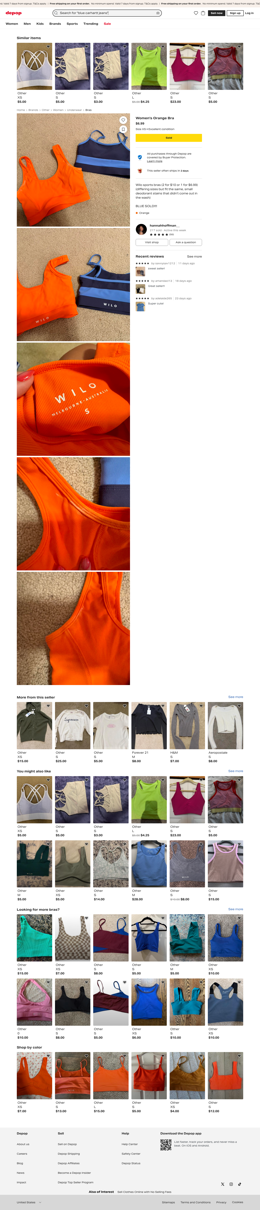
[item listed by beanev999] (149, 1002)
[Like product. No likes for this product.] (123, 120)
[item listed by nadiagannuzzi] (34, 1002)
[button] (176, 234)
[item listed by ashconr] (187, 1002)
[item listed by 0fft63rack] (111, 1075)
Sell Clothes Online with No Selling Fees (144, 1192)
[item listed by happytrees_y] (72, 864)
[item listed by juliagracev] (34, 864)
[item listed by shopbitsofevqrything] (225, 1075)
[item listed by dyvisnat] (34, 937)
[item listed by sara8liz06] (111, 1002)
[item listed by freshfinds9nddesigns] (225, 864)
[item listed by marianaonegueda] (72, 1075)
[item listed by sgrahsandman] (34, 799)
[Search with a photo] (158, 13)
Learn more (154, 161)
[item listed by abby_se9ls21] (72, 1002)
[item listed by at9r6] (111, 799)
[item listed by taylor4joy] (187, 1075)
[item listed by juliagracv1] (187, 937)
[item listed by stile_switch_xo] (72, 937)
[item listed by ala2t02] (225, 799)
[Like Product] (48, 46)
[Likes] (196, 13)
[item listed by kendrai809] (111, 864)
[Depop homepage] (14, 13)
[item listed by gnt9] (111, 937)
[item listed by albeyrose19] (225, 937)
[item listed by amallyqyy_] (34, 1075)
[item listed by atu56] (72, 799)
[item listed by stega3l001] (187, 799)
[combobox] (107, 13)
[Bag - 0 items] (203, 13)
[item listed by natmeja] (149, 937)
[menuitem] (12, 24)
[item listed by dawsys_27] (225, 1002)
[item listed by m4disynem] (149, 799)
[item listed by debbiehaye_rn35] (149, 864)
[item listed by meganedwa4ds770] (149, 1075)
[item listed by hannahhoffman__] (34, 725)
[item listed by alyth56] (187, 864)
